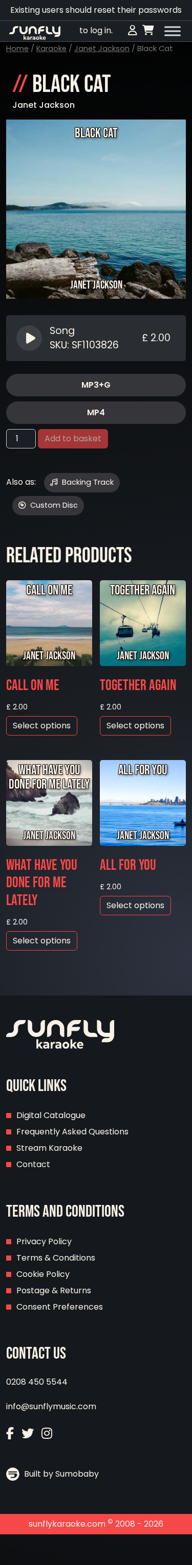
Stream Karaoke (49, 1148)
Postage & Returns (53, 1290)
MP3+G (96, 385)
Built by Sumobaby (60, 1474)
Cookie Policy (43, 1274)
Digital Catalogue (51, 1115)
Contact (33, 1164)
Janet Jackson (102, 48)
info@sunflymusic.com (51, 1406)
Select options (42, 725)
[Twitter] (28, 1433)
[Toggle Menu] (172, 31)
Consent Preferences (59, 1307)
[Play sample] (30, 338)
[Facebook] (10, 1433)
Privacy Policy (44, 1241)
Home (17, 48)
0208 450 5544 (37, 1382)
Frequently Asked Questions (72, 1131)
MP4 (96, 412)
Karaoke (51, 48)
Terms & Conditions (55, 1258)
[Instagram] (46, 1433)
